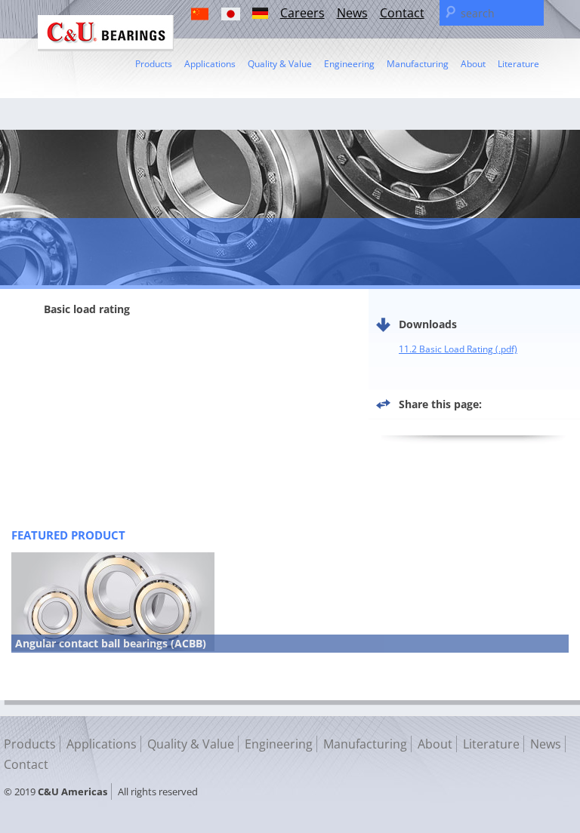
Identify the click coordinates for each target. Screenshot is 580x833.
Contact (402, 13)
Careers (302, 13)
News (352, 13)
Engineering (349, 63)
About (473, 63)
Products (153, 63)
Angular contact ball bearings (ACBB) (110, 643)
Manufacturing (418, 63)
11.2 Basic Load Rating (446, 349)
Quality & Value (280, 63)
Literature (518, 63)
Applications (210, 63)
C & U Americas (106, 33)
